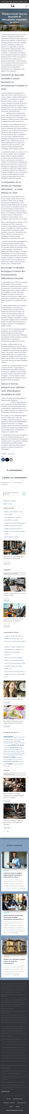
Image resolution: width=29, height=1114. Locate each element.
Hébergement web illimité (9, 500)
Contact (17, 1106)
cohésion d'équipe (20, 739)
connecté (11, 482)
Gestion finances (6, 747)
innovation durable (6, 749)
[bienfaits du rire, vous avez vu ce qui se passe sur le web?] (13, 6)
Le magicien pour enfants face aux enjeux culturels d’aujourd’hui (13, 652)
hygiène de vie (14, 747)
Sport (20, 759)
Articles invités (21, 1102)
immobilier (21, 747)
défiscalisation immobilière (10, 456)
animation (8, 736)
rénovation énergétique (7, 759)
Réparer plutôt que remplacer (11, 537)
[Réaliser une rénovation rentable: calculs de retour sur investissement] (14, 946)
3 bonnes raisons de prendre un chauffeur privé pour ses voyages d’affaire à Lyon (14, 666)
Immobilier (21, 1)
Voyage (9, 764)
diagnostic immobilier (13, 741)
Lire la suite (6, 702)
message (12, 753)
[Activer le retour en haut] (26, 1111)
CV (8, 741)
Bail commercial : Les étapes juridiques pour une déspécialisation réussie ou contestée (13, 795)
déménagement (16, 742)
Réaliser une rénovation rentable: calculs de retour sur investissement (14, 961)
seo (5, 671)
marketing (5, 753)
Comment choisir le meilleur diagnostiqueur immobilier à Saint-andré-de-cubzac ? (12, 875)
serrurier (17, 759)
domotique (19, 741)
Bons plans (15, 1)
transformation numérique (10, 761)
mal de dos (22, 751)
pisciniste (17, 754)
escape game (22, 742)
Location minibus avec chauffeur (13, 751)
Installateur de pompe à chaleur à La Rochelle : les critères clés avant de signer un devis (14, 531)
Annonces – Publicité (9, 1102)
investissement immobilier (15, 749)
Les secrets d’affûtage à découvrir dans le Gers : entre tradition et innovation (13, 822)
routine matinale (19, 757)
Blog (7, 1)
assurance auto (16, 737)
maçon (9, 753)
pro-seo (6, 663)
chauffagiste (11, 739)
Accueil (3, 1)
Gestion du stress (17, 745)
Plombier (21, 754)
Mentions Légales (18, 1098)
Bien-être (21, 737)
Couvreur (5, 741)
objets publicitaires (12, 754)
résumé (13, 759)
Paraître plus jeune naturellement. (13, 699)
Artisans (10, 1)
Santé (25, 1)
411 (7, 831)
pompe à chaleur (9, 757)
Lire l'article (6, 563)
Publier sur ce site (7, 503)
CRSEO (11, 1106)
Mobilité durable (17, 753)
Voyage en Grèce (15, 763)
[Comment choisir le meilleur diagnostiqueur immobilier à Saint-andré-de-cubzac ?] (14, 859)
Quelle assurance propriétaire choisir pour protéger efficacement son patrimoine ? (13, 917)
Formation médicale (7, 745)
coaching (15, 739)
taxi (22, 759)
